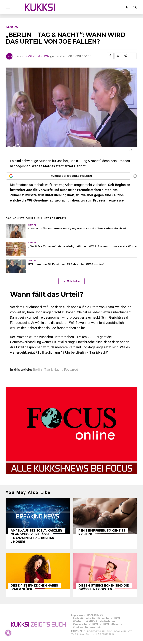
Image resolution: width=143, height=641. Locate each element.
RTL (38, 352)
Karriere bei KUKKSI (85, 624)
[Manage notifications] (8, 633)
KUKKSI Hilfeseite (111, 624)
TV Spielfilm (77, 634)
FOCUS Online (115, 631)
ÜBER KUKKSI (95, 615)
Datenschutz (93, 627)
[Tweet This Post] (118, 56)
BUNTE (128, 631)
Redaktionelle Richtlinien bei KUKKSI (96, 618)
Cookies (78, 627)
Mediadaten (107, 621)
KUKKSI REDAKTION (35, 56)
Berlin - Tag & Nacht (48, 369)
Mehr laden (73, 281)
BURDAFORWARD (94, 631)
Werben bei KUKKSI (85, 621)
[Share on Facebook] (110, 56)
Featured (71, 369)
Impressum (78, 615)
